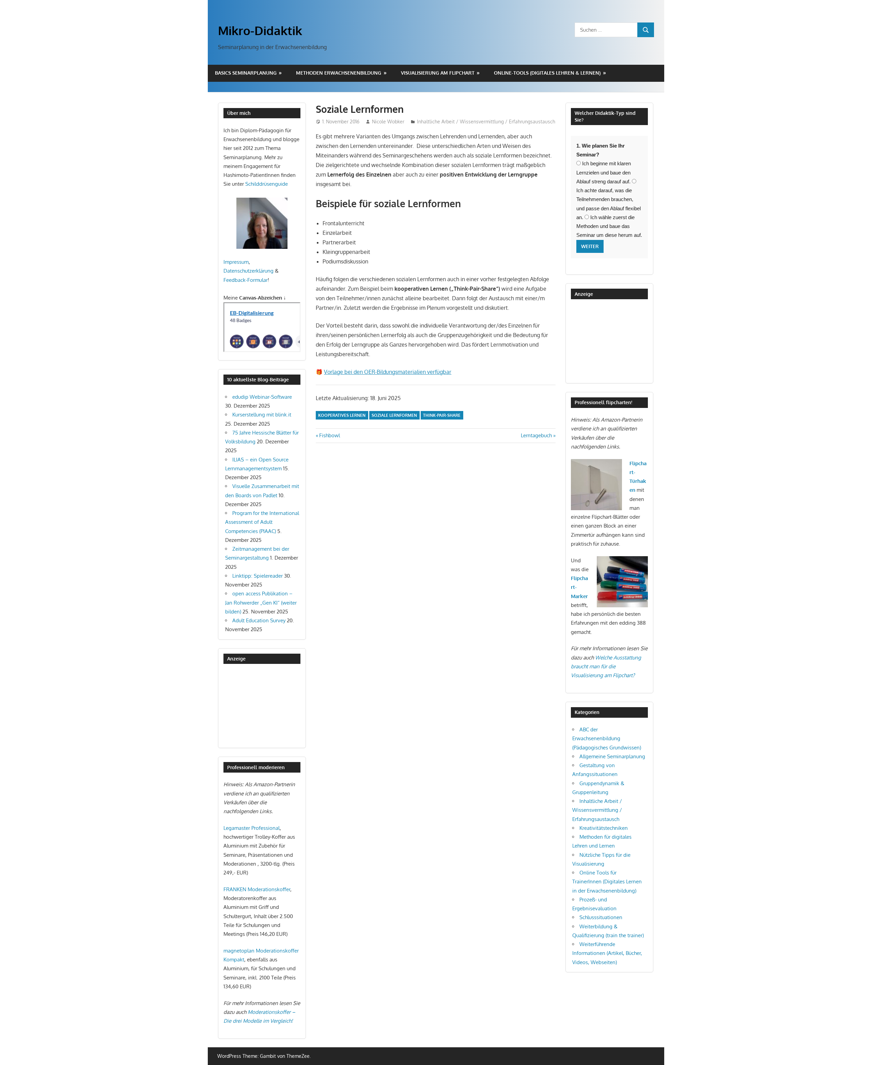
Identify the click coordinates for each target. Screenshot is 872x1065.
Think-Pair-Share (442, 415)
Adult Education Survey (258, 620)
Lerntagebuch (536, 435)
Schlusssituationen (600, 917)
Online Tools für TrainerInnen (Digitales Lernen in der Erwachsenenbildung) (607, 881)
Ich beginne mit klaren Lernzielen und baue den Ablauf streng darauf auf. (603, 172)
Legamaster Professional (251, 828)
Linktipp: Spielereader (257, 576)
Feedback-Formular (245, 280)
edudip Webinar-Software (262, 397)
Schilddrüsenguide (266, 184)
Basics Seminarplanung (246, 73)
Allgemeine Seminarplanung (612, 756)
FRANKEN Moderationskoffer (256, 889)
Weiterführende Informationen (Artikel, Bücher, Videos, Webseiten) (607, 953)
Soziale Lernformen (394, 415)
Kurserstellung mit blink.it (261, 414)
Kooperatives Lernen (341, 415)
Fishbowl (329, 435)
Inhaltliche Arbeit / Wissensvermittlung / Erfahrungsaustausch (486, 121)
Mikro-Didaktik (260, 30)
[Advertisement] (257, 706)
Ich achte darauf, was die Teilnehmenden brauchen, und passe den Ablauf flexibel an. (608, 203)
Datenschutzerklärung (248, 271)
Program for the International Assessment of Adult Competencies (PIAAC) (262, 522)
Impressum (236, 262)
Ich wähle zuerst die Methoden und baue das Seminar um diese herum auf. (609, 226)
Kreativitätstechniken (603, 828)
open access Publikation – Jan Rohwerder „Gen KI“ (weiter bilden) (261, 602)
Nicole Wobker (388, 121)
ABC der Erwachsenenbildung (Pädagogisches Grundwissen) (606, 738)
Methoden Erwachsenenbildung (338, 73)
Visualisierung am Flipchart (437, 73)
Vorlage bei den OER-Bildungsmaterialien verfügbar (387, 371)
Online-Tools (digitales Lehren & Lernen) (547, 73)
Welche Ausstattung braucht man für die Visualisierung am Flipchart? (606, 666)
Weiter (590, 246)
